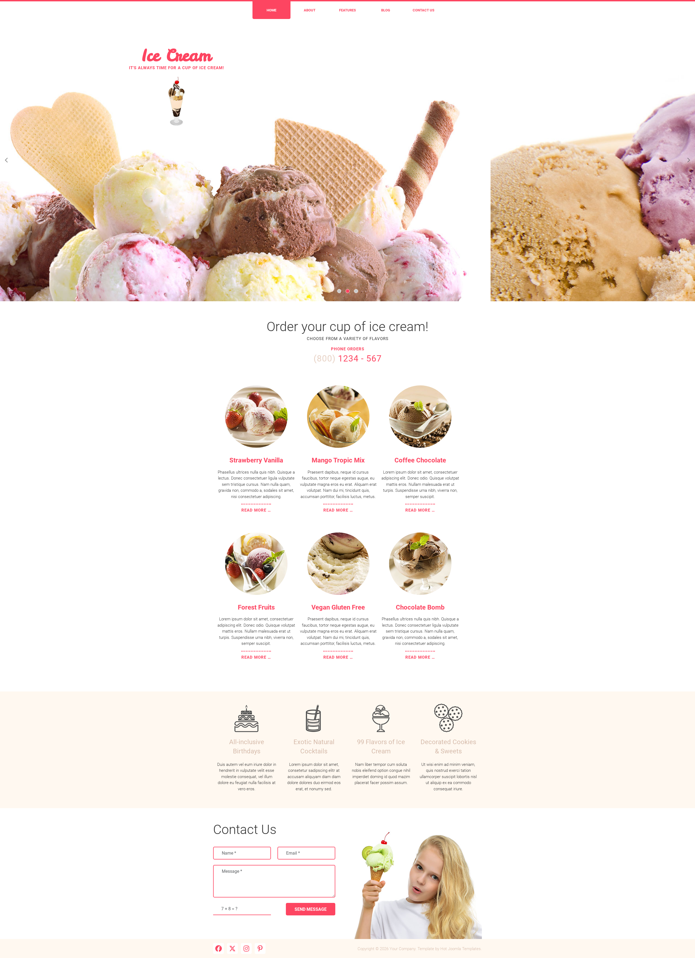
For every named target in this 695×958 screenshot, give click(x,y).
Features (347, 10)
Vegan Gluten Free (338, 607)
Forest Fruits (256, 607)
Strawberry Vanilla (256, 460)
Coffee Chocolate (420, 460)
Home (271, 10)
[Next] (688, 160)
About (309, 10)
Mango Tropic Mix (338, 460)
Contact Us (423, 10)
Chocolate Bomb (420, 607)
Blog (385, 10)
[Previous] (7, 160)
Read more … (256, 510)
